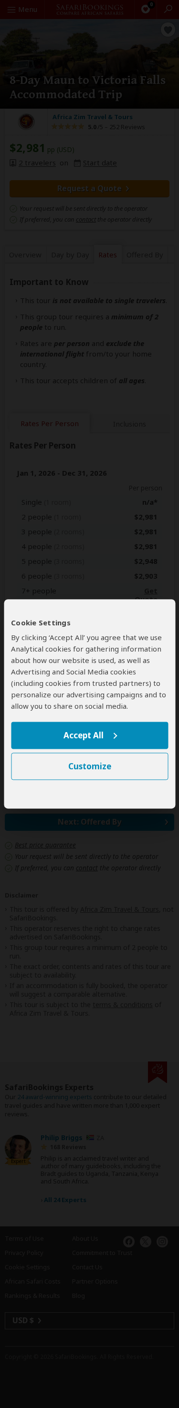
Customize (89, 766)
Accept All (83, 735)
